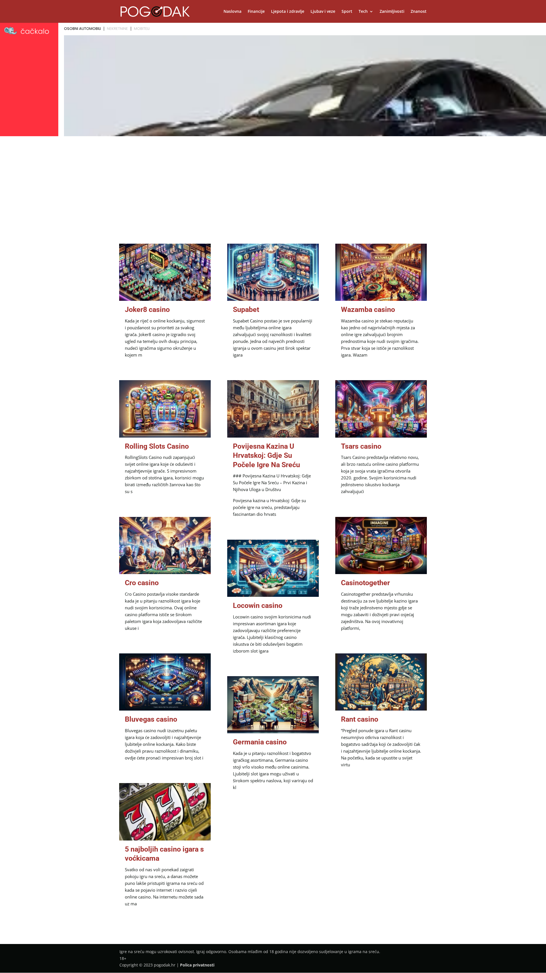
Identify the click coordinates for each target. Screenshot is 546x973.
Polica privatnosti (197, 965)
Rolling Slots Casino (157, 446)
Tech (363, 11)
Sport (347, 11)
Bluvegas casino (151, 719)
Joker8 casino (147, 309)
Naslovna (232, 11)
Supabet (246, 309)
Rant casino (359, 719)
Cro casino (142, 583)
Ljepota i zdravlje (287, 11)
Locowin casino (257, 605)
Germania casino (260, 742)
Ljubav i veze (323, 11)
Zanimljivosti (392, 11)
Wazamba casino (368, 309)
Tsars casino (361, 446)
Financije (256, 11)
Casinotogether (365, 583)
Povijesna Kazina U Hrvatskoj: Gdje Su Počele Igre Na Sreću (266, 455)
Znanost (419, 11)
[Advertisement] (273, 181)
